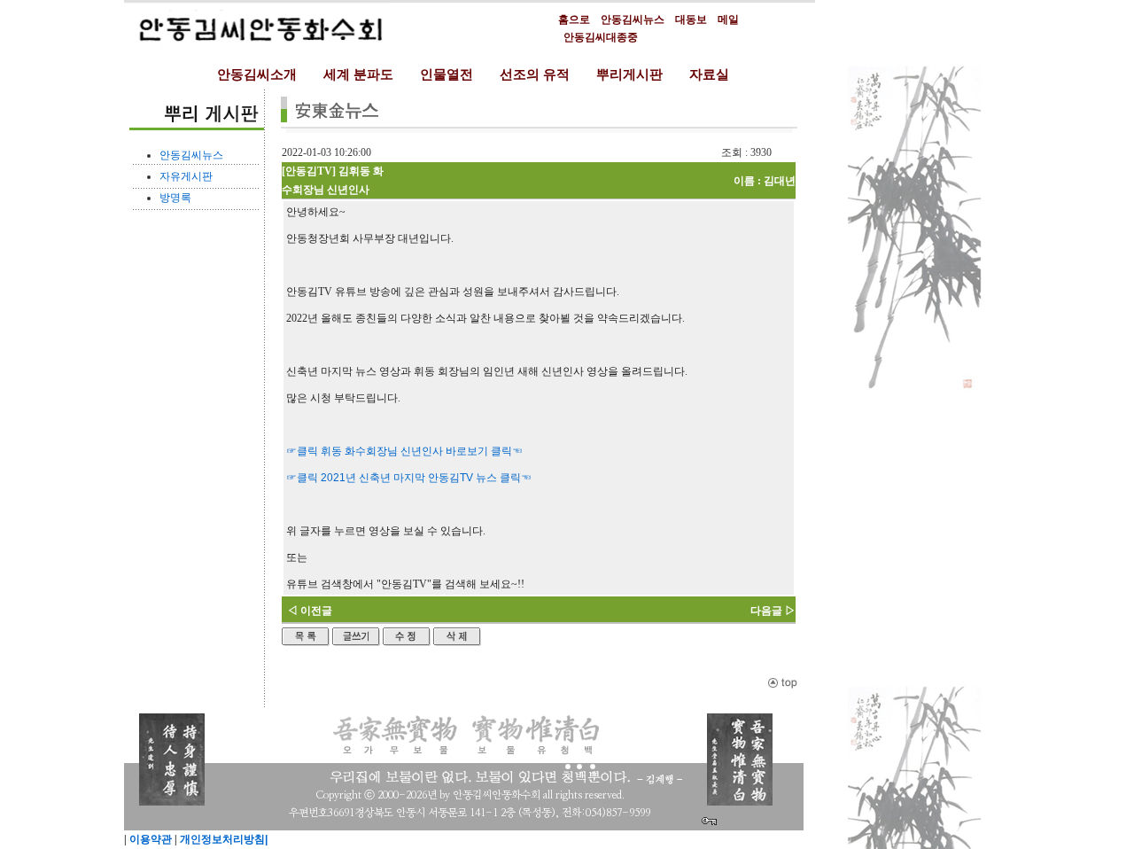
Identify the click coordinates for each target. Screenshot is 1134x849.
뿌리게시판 (629, 74)
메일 (728, 19)
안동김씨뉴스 (632, 19)
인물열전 (446, 74)
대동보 (691, 19)
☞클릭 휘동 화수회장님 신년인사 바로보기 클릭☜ (404, 451)
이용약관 (149, 839)
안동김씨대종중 (600, 37)
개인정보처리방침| (222, 839)
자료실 (709, 74)
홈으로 (574, 19)
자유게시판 (186, 176)
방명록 (175, 197)
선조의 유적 (535, 74)
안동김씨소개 (257, 74)
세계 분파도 (358, 74)
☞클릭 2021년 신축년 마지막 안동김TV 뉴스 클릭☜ (409, 477)
